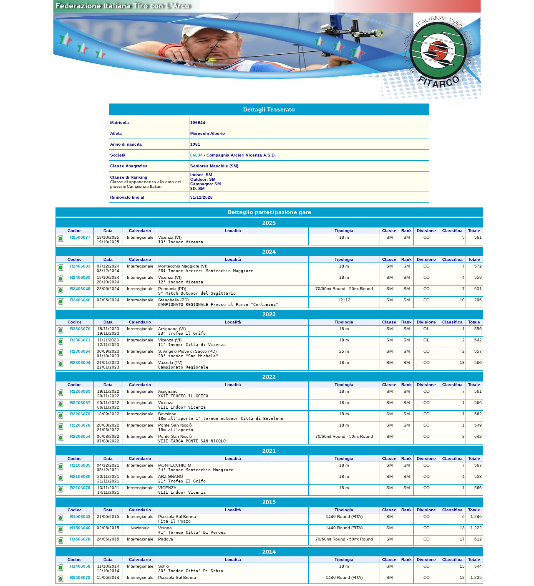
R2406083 (80, 266)
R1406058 (80, 566)
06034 (196, 155)
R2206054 (80, 436)
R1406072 (80, 577)
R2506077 (80, 237)
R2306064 (80, 351)
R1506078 (80, 539)
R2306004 (80, 362)
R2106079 (80, 487)
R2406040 (80, 300)
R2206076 (80, 425)
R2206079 (80, 414)
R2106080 (80, 476)
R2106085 (80, 465)
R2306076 (80, 328)
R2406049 (80, 288)
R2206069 (80, 391)
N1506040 (80, 527)
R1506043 (80, 516)
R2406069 (80, 277)
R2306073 (80, 340)
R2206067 (80, 402)
